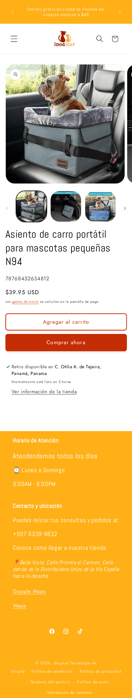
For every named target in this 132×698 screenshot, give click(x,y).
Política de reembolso (52, 671)
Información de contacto (69, 692)
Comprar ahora (65, 342)
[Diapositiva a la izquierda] (7, 208)
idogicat (61, 663)
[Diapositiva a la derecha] (125, 208)
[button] (14, 39)
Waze (19, 605)
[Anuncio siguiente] (120, 12)
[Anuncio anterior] (12, 12)
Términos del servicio (50, 682)
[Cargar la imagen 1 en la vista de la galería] (31, 206)
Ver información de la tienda (44, 391)
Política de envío (93, 682)
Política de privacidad (100, 671)
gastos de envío (25, 301)
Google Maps (29, 591)
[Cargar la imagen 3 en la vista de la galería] (100, 206)
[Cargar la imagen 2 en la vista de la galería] (65, 206)
